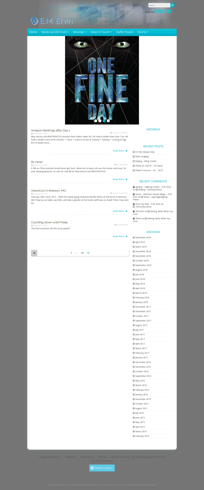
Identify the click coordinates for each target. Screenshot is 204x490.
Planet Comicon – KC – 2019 (149, 170)
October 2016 (142, 371)
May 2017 (140, 339)
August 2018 (141, 269)
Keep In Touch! (100, 32)
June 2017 (140, 334)
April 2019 (140, 242)
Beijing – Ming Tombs (146, 161)
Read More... (119, 150)
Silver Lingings (142, 156)
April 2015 (140, 426)
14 (82, 252)
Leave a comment (120, 133)
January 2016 (141, 394)
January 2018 (141, 302)
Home (33, 32)
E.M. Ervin (55, 20)
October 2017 (142, 316)
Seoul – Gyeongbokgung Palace (150, 198)
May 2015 (140, 422)
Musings (78, 32)
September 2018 (143, 265)
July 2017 (139, 329)
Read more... (103, 468)
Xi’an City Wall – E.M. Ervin (148, 204)
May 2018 (140, 283)
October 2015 (142, 403)
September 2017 (143, 320)
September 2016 (143, 376)
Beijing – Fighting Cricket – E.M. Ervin (153, 186)
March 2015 (141, 431)
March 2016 (141, 385)
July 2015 (139, 413)
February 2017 (142, 352)
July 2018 (139, 274)
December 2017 (143, 306)
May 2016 (140, 380)
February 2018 (142, 297)
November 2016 (143, 366)
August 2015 (141, 408)
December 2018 (143, 251)
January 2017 (141, 357)
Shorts (142, 32)
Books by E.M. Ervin (54, 32)
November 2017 (143, 311)
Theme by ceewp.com (107, 485)
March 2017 (141, 348)
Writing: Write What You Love (153, 212)
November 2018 (143, 256)
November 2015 (143, 399)
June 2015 (140, 417)
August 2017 (141, 325)
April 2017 (140, 343)
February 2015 (142, 436)
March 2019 (141, 246)
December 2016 (143, 362)
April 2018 (140, 288)
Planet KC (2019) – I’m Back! (148, 165)
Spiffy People (124, 32)
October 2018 (142, 260)
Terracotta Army (143, 206)
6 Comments (122, 164)
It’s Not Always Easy (145, 151)
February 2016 (142, 389)
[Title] (160, 12)
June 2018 (140, 279)
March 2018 (141, 292)
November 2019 (143, 237)
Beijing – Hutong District (150, 189)
